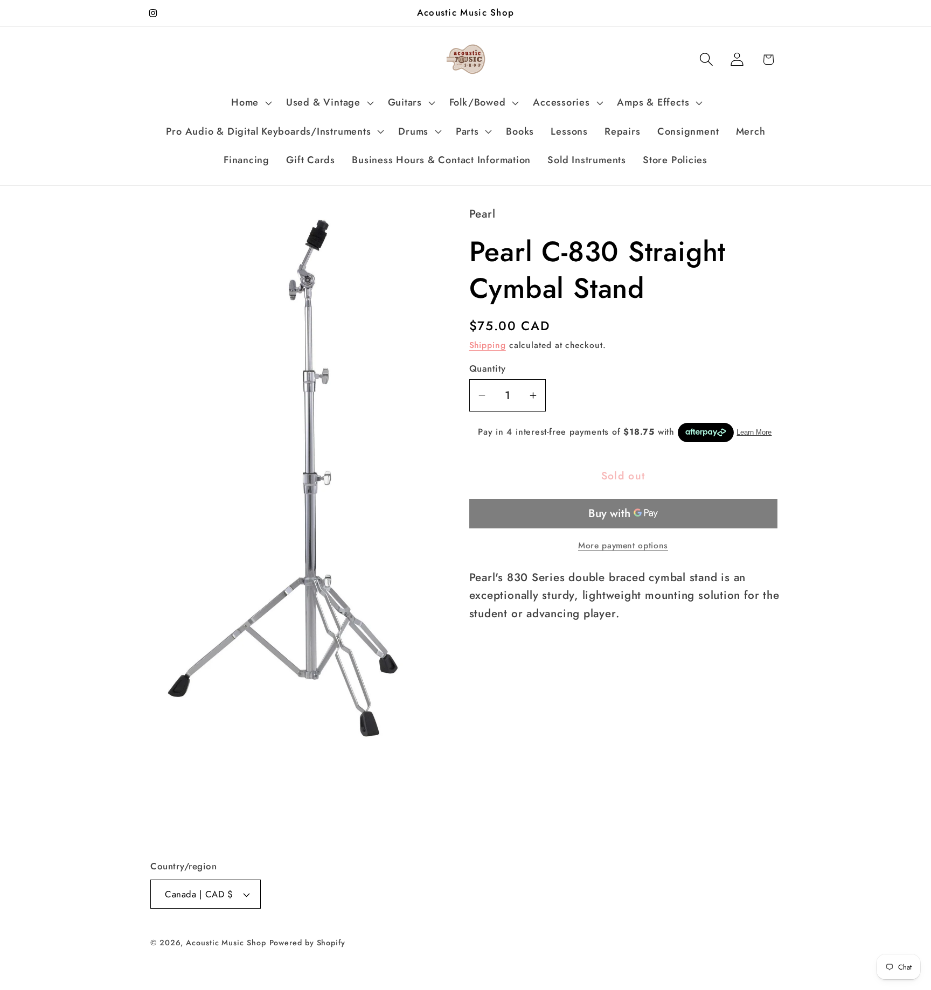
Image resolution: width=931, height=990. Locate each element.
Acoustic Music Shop (226, 942)
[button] (250, 102)
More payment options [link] (623, 546)
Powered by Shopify (307, 942)
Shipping (487, 345)
